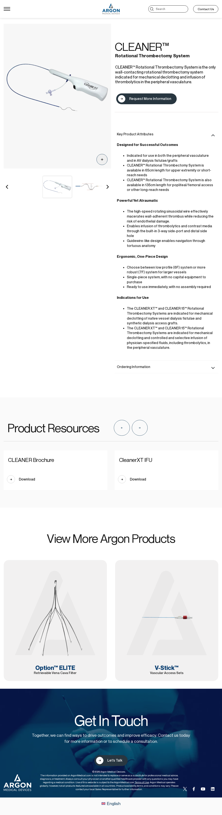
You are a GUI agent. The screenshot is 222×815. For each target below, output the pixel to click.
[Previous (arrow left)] (7, 407)
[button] (7, 187)
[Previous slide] (122, 428)
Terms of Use (142, 782)
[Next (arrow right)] (214, 407)
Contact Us (206, 9)
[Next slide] (140, 428)
